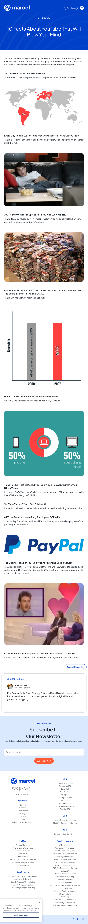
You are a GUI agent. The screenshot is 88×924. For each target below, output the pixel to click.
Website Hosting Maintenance (65, 900)
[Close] (39, 902)
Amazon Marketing (23, 845)
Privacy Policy (31, 910)
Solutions (23, 808)
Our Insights (22, 814)
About (23, 819)
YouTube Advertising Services (23, 862)
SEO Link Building (65, 803)
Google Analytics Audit (23, 879)
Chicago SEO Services (65, 783)
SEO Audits (65, 800)
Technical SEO (65, 809)
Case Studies (23, 811)
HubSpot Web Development (65, 874)
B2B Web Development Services (65, 868)
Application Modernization (65, 848)
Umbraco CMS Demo (65, 880)
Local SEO (65, 789)
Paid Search (23, 854)
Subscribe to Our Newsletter (23, 822)
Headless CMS (65, 871)
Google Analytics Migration (23, 885)
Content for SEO (65, 786)
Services (23, 805)
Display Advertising (23, 851)
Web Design (65, 897)
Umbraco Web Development (65, 891)
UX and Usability (65, 894)
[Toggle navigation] (82, 8)
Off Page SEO (65, 795)
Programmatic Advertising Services (23, 859)
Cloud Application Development (65, 859)
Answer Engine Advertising (23, 848)
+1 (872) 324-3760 (23, 794)
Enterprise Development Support (65, 905)
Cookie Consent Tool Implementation (23, 876)
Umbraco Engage (65, 882)
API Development (65, 845)
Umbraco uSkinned (65, 888)
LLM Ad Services (23, 865)
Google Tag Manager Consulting (23, 888)
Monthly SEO (65, 792)
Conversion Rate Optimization (65, 834)
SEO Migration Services (65, 806)
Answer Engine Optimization (65, 820)
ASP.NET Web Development (65, 851)
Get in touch (71, 8)
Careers (23, 816)
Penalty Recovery (65, 798)
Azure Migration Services (65, 857)
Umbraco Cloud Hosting (65, 877)
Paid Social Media (22, 857)
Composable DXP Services (65, 862)
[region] (21, 910)
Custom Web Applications (65, 865)
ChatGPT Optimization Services (65, 823)
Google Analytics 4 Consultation (23, 882)
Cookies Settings (21, 915)
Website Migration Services (65, 903)
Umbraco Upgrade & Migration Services (65, 885)
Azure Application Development (65, 854)
